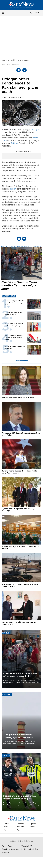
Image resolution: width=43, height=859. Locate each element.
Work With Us (27, 846)
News (4, 60)
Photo (19, 830)
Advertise (6, 852)
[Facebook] (18, 70)
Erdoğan (36, 130)
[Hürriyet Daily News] (21, 5)
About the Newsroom (10, 849)
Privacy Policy (7, 846)
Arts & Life (21, 827)
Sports (32, 827)
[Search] (31, 13)
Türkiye (13, 60)
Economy (20, 824)
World (6, 827)
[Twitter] (24, 70)
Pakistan (15, 143)
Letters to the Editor (30, 849)
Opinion (33, 824)
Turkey (13, 189)
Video (6, 830)
